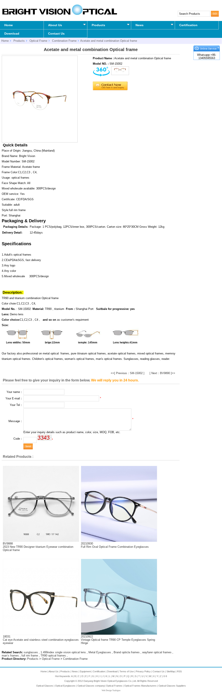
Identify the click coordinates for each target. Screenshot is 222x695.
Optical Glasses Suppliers (172, 685)
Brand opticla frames (127, 652)
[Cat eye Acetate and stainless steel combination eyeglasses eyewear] (41, 625)
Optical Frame (38, 40)
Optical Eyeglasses (65, 685)
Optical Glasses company (91, 685)
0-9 (165, 676)
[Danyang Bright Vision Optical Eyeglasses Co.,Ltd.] (59, 14)
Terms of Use (126, 671)
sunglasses (31, 652)
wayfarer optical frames (156, 652)
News (139, 25)
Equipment (85, 671)
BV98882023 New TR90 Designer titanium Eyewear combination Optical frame (38, 547)
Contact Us (56, 33)
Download (11, 33)
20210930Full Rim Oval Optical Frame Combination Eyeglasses (115, 545)
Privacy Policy (143, 671)
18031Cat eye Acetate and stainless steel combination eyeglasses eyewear (41, 640)
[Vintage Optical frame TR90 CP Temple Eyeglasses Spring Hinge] (119, 633)
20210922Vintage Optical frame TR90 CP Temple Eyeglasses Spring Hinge (118, 640)
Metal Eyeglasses (99, 652)
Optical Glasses (44, 685)
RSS (179, 671)
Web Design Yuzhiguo (111, 690)
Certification (188, 25)
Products (98, 25)
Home (8, 25)
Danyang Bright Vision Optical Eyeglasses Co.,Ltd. (110, 681)
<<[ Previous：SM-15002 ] (127, 373)
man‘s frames (10, 655)
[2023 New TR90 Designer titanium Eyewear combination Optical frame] (41, 540)
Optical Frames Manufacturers (140, 685)
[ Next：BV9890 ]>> (162, 373)
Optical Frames (114, 685)
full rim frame (29, 655)
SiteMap (170, 671)
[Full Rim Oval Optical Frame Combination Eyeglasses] (119, 540)
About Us (55, 25)
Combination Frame (64, 40)
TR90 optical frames (53, 655)
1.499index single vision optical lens (63, 652)
